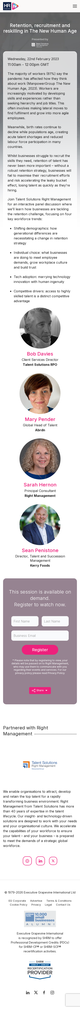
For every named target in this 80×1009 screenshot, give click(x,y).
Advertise (36, 900)
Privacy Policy (56, 673)
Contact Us (63, 904)
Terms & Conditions (59, 900)
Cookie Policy (18, 904)
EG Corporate (17, 900)
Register (40, 649)
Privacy (36, 904)
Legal (48, 904)
